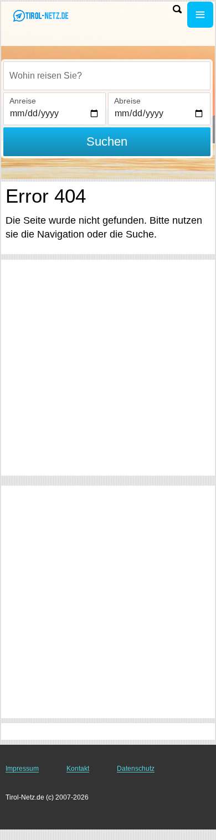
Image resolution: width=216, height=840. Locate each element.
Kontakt (77, 768)
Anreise (22, 100)
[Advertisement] (108, 368)
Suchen (106, 141)
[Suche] (177, 9)
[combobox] (107, 76)
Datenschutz (136, 768)
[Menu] (200, 15)
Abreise (127, 100)
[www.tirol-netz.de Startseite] (42, 15)
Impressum (22, 768)
